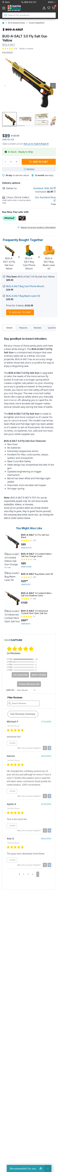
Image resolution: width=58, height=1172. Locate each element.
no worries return (17, 175)
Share (12, 743)
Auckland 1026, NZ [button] (43, 188)
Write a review (26, 48)
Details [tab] (9, 327)
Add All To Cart (21, 312)
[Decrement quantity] (5, 162)
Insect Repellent (36, 22)
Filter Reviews (14, 697)
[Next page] (37, 874)
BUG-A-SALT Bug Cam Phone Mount (25, 286)
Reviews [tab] (37, 327)
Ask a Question (20, 675)
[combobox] (29, 15)
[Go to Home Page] (3, 22)
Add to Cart (40, 161)
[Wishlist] (49, 8)
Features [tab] (23, 327)
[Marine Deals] (17, 8)
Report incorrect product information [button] (38, 227)
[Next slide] (53, 86)
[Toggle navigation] (4, 8)
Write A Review (39, 675)
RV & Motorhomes (16, 22)
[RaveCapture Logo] (14, 640)
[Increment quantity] (16, 162)
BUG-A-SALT (8, 44)
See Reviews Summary (22, 714)
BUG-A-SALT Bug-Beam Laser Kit (23, 295)
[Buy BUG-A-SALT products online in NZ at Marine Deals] (12, 29)
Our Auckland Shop (45, 197)
